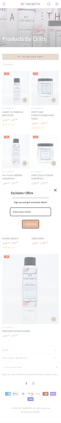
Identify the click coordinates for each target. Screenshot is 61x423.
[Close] (55, 190)
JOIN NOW (30, 224)
